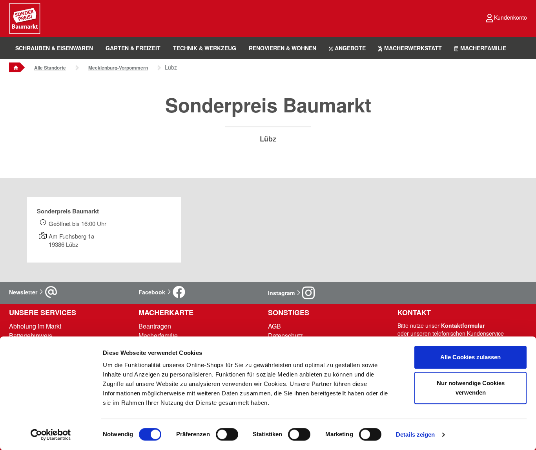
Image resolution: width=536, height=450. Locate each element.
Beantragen (155, 326)
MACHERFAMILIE (483, 48)
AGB (274, 326)
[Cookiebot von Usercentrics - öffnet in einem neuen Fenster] (50, 435)
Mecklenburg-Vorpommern (118, 67)
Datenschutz (285, 335)
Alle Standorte (50, 67)
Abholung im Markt (35, 326)
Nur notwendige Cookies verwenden (471, 388)
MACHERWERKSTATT (413, 48)
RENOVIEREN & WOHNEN (282, 48)
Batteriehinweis (30, 335)
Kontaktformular (463, 325)
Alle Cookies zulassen (470, 357)
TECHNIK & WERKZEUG (204, 48)
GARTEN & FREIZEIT (133, 48)
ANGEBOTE (350, 48)
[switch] (227, 434)
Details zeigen (415, 434)
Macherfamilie (158, 335)
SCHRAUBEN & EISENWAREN (54, 48)
